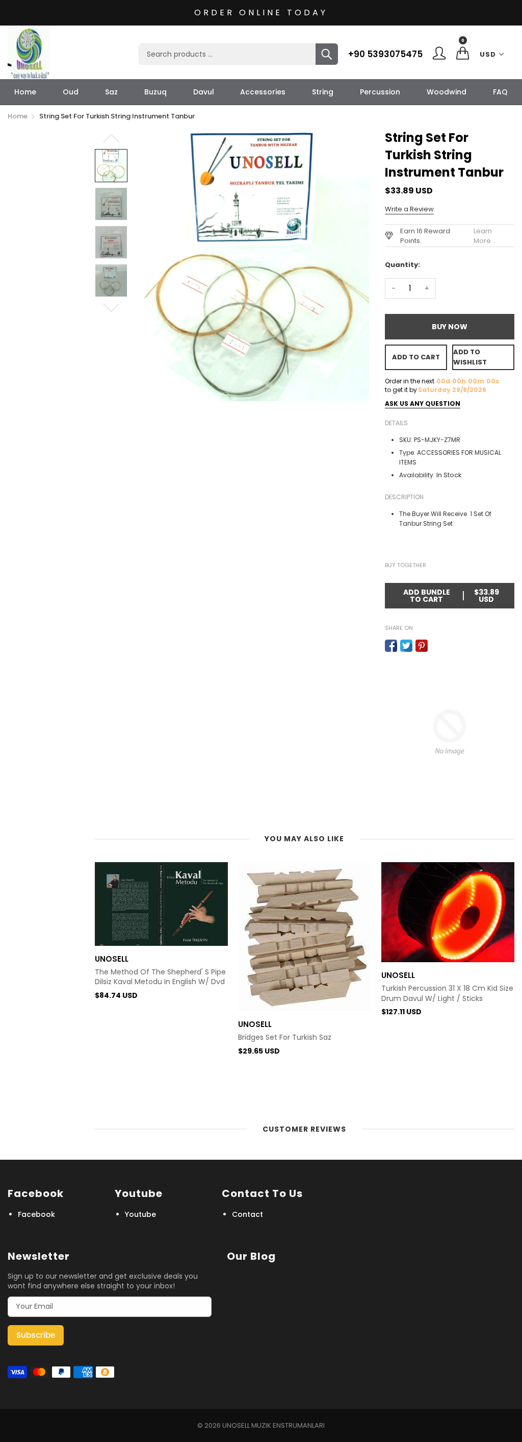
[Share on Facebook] (391, 646)
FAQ (500, 92)
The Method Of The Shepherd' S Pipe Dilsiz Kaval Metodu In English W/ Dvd (160, 977)
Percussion (380, 92)
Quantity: (402, 265)
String (322, 92)
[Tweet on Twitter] (406, 646)
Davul (203, 92)
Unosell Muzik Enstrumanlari (273, 1425)
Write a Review (409, 209)
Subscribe (35, 1335)
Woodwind (446, 92)
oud (71, 92)
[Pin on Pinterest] (421, 646)
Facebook (36, 1214)
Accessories (262, 92)
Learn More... (484, 236)
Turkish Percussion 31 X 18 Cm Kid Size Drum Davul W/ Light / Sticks (447, 994)
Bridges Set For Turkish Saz (284, 1037)
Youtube (140, 1214)
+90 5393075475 (385, 54)
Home (25, 92)
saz (111, 92)
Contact (247, 1214)
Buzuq (155, 92)
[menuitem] (25, 92)
